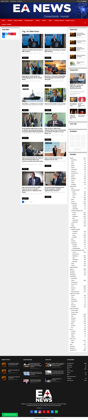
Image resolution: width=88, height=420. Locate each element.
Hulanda (73, 321)
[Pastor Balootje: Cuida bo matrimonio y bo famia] (73, 35)
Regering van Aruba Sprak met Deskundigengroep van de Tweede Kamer (32, 77)
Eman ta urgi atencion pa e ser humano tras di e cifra (53, 159)
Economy (74, 193)
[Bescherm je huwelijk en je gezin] (73, 42)
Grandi (72, 340)
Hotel (72, 297)
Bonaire (73, 176)
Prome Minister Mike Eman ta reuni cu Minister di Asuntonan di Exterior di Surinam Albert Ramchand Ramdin (32, 130)
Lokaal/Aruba (25, 61)
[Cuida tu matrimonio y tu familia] (73, 57)
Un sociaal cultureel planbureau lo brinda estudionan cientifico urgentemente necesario (54, 189)
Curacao (74, 212)
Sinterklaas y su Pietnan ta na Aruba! (32, 104)
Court (73, 195)
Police (72, 223)
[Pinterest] (44, 411)
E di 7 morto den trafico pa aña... (81, 115)
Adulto (72, 342)
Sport (72, 239)
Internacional (29, 20)
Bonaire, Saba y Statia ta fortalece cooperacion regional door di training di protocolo (36, 365)
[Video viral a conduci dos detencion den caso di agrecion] (73, 111)
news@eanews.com (46, 408)
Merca (72, 323)
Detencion (73, 333)
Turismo (73, 167)
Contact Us (19, 1)
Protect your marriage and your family (80, 49)
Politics (72, 225)
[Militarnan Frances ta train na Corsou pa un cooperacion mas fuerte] (26, 374)
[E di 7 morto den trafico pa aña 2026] (82, 111)
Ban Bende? (72, 348)
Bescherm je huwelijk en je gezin (81, 41)
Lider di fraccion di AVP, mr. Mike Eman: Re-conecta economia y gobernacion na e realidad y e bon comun (32, 189)
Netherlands (75, 222)
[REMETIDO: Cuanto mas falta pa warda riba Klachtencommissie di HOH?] (78, 78)
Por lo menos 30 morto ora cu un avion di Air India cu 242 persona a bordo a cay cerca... (58, 372)
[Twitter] (35, 411)
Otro (72, 327)
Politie (72, 263)
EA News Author (26, 53)
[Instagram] (39, 411)
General (73, 295)
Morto (44, 20)
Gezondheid (75, 231)
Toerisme (73, 240)
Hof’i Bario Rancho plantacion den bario (81, 105)
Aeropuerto (73, 306)
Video (50, 20)
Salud (72, 161)
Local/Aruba (47, 61)
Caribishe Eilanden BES (76, 250)
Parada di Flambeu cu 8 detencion (57, 379)
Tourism (73, 201)
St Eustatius (73, 184)
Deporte (10, 20)
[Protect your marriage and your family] (73, 49)
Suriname (73, 325)
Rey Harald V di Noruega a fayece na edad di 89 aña (35, 380)
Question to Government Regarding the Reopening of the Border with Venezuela (55, 77)
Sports (72, 199)
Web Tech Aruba (50, 418)
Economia (73, 287)
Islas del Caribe (74, 173)
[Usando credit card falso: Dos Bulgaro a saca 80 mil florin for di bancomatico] (48, 365)
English (51, 61)
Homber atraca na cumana (80, 62)
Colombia (74, 207)
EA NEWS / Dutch (69, 20)
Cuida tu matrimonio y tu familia (81, 56)
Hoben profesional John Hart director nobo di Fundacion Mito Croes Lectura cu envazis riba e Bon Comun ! (32, 160)
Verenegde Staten (76, 248)
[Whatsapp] (56, 411)
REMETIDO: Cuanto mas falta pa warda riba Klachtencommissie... (76, 86)
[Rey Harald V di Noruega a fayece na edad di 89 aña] (26, 381)
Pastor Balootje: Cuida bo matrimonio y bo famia (81, 34)
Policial (72, 280)
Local (3, 20)
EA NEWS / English (59, 20)
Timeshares (73, 299)
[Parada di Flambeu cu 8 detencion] (48, 380)
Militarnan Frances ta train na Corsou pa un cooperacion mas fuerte (36, 373)
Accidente (73, 331)
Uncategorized (73, 350)
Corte (72, 286)
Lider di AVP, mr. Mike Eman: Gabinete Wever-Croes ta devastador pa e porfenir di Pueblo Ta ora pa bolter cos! (55, 130)
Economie (74, 233)
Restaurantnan (74, 301)
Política (72, 182)
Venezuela (73, 171)
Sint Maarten (75, 216)
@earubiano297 (77, 149)
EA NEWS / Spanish (6, 24)
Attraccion (73, 304)
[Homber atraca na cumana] (73, 64)
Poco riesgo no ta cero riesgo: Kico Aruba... (73, 104)
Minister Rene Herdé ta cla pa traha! (55, 104)
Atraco (72, 335)
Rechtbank (74, 237)
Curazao (73, 175)
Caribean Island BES (75, 210)
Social (72, 163)
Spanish (71, 158)
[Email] (52, 411)
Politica (50, 113)
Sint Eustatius (75, 220)
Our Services (13, 1)
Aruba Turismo (18, 20)
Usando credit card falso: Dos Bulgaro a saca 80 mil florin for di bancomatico (58, 364)
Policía (72, 180)
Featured (24, 113)
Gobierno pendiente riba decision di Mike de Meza (32, 51)
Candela (73, 336)
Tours (72, 303)
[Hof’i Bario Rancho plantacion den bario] (82, 99)
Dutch (29, 61)
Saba (73, 218)
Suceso (38, 20)
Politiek (72, 265)
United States (75, 208)
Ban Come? (72, 346)
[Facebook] (31, 411)
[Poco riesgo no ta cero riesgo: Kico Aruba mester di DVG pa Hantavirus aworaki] (73, 99)
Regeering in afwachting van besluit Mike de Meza (55, 51)
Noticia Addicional (75, 291)
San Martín (73, 178)
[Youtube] (48, 411)
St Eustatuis (72, 270)
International (74, 203)
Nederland (74, 261)
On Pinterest (73, 131)
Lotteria (72, 289)
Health (73, 191)
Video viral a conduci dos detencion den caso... (73, 116)
